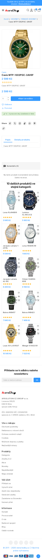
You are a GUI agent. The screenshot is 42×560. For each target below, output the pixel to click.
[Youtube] (21, 543)
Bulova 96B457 (9, 312)
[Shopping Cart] (39, 10)
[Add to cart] (18, 200)
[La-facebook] (11, 543)
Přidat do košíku (25, 99)
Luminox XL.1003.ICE (27, 213)
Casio (4, 72)
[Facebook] (10, 123)
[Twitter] (15, 123)
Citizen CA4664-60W (29, 280)
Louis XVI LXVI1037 (11, 346)
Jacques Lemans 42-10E (10, 280)
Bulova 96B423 (28, 312)
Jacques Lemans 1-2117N (11, 247)
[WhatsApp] (30, 123)
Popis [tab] (8, 140)
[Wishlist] (35, 10)
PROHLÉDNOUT (24, 4)
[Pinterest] (35, 123)
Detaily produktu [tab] (22, 140)
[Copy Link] (3, 128)
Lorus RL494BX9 (10, 212)
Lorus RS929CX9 (29, 246)
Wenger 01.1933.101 (30, 346)
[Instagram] (20, 123)
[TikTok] (25, 123)
